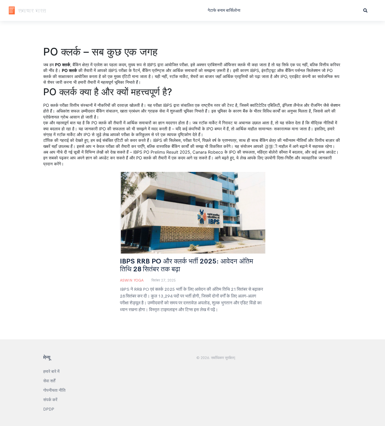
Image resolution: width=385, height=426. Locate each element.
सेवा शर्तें (49, 381)
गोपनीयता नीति (54, 390)
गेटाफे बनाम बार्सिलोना (224, 10)
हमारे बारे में (51, 371)
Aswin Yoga (132, 280)
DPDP (48, 409)
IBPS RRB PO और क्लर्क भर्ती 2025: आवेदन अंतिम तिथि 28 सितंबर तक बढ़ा (186, 265)
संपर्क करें (50, 399)
